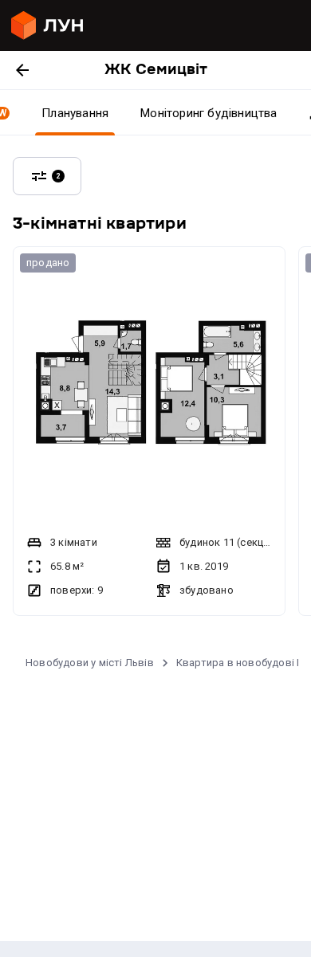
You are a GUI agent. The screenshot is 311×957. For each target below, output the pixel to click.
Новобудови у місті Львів (90, 663)
